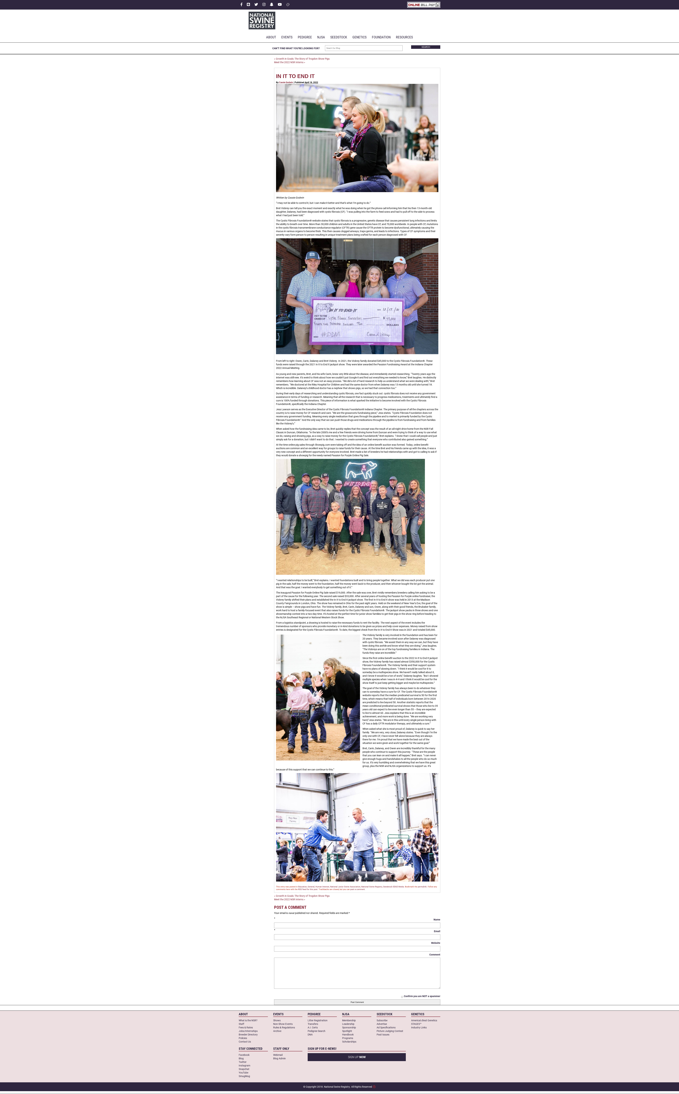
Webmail (278, 1054)
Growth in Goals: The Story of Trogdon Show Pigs (302, 58)
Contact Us (245, 1041)
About (271, 37)
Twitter (242, 1062)
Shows (277, 1020)
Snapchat (244, 1069)
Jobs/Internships (248, 1031)
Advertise (382, 1024)
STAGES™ (416, 1024)
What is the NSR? (248, 1020)
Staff (241, 1024)
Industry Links (419, 1027)
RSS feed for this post (308, 889)
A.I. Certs (313, 1027)
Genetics (359, 37)
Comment (434, 954)
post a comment (357, 889)
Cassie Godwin (286, 82)
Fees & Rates (246, 1027)
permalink (422, 886)
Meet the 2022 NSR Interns (289, 62)
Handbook (348, 1034)
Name (437, 919)
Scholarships (349, 1041)
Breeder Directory (248, 1034)
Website (435, 943)
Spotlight (347, 1031)
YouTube (243, 1072)
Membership (349, 1020)
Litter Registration (317, 1020)
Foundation (381, 37)
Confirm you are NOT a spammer (422, 996)
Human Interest (322, 886)
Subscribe (382, 1020)
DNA (310, 1034)
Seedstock (338, 37)
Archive (277, 1031)
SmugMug (244, 1076)
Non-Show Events (283, 1024)
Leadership (348, 1024)
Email (437, 931)
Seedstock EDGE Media (393, 886)
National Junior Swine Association (345, 886)
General (311, 886)
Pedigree (305, 37)
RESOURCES (404, 37)
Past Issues (383, 1034)
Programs (347, 1038)
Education (302, 886)
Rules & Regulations (284, 1027)
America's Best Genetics (424, 1020)
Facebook (244, 1054)
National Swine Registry (371, 886)
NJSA (321, 37)
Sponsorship (349, 1027)
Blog (241, 1058)
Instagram (244, 1065)
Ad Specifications (386, 1027)
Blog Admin (279, 1058)
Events (286, 37)
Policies (243, 1038)
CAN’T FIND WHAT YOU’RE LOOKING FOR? (296, 48)
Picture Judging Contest (390, 1031)
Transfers (313, 1024)
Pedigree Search (316, 1031)
